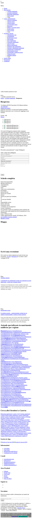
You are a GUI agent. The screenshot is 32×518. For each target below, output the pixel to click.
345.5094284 (4, 106)
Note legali (7, 450)
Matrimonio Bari (8, 377)
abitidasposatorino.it (9, 463)
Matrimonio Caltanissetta (12, 388)
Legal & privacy (21, 507)
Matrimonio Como (9, 366)
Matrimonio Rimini (9, 353)
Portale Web (7, 473)
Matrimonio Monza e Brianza (12, 369)
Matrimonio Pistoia (8, 398)
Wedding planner (5, 278)
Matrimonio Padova (10, 404)
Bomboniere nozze (5, 310)
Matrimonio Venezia (10, 405)
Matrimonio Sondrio (9, 370)
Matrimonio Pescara (20, 336)
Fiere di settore (8, 478)
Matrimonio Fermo (9, 373)
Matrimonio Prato (17, 398)
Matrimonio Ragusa (10, 391)
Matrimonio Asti (11, 332)
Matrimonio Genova (10, 361)
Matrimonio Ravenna (10, 351)
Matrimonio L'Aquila (9, 336)
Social (5, 475)
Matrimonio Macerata (19, 373)
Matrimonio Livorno (10, 395)
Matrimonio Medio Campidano (13, 385)
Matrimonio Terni (23, 401)
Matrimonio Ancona (13, 372)
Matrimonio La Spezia (10, 363)
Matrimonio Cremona (19, 366)
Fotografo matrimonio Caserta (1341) (13, 428)
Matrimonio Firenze (9, 394)
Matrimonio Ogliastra (9, 386)
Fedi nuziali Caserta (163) (10, 427)
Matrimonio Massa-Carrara (11, 396)
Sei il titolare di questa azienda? (9, 217)
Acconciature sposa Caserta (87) (11, 419)
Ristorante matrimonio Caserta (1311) (10, 414)
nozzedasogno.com (9, 459)
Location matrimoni (10, 98)
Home (2, 98)
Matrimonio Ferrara (10, 348)
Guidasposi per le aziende (10, 453)
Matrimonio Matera (15, 338)
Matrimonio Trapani (10, 392)
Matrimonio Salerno (9, 347)
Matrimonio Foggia (19, 379)
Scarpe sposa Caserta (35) (17, 421)
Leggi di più (15, 516)
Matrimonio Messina (19, 389)
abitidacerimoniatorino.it (10, 465)
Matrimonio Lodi (8, 367)
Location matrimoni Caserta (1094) (17, 415)
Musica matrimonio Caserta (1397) (17, 430)
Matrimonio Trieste (11, 355)
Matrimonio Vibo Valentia (11, 342)
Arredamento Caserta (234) (14, 424)
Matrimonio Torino (11, 331)
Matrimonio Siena (26, 398)
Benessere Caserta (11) (13, 422)
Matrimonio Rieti (8, 358)
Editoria (6, 471)
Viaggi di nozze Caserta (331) (11, 434)
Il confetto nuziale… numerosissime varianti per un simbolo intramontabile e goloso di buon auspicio (14, 313)
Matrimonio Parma (20, 350)
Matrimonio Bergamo (16, 364)
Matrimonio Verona (20, 405)
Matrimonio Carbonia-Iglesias (12, 382)
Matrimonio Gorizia (9, 354)
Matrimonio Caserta (11, 345)
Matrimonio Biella (20, 332)
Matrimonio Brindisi (8, 379)
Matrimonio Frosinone (13, 357)
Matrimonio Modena (9, 350)
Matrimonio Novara (9, 334)
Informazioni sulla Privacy (11, 451)
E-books (6, 477)
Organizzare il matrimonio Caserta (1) (17, 436)
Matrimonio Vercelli (9, 335)
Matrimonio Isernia (12, 376)
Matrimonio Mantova (18, 367)
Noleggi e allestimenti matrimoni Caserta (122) (16, 430)
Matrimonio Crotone (10, 341)
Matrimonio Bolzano (17, 399)
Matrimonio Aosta (9, 402)
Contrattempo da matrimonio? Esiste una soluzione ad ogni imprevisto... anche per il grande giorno (16, 281)
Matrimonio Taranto (9, 380)
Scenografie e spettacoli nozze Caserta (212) (13, 432)
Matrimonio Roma (17, 358)
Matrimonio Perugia (13, 401)
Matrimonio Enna (9, 389)
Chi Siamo (6, 448)
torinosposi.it (7, 460)
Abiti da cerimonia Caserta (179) (19, 417)
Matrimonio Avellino (11, 344)
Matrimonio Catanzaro (15, 339)
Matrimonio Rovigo (20, 404)
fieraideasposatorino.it (9, 462)
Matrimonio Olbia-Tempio (11, 383)
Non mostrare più (23, 516)
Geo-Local (7, 474)
